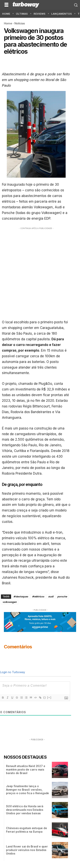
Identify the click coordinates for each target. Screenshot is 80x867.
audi (50, 596)
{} (44, 697)
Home (8, 23)
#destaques (20, 596)
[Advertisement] (40, 272)
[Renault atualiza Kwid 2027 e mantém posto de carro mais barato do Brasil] (60, 770)
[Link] (40, 697)
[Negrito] (2, 697)
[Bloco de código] (35, 697)
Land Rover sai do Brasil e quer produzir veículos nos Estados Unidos (27, 850)
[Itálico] (7, 697)
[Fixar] (16, 697)
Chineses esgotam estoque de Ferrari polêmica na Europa (26, 829)
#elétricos (38, 596)
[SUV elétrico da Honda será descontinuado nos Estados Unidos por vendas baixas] (60, 810)
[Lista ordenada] (21, 697)
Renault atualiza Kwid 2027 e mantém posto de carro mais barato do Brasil (25, 769)
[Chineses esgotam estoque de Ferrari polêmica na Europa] (60, 830)
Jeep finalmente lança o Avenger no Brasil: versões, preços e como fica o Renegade (27, 789)
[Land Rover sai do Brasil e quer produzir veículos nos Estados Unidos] (60, 850)
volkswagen (10, 602)
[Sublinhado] (12, 697)
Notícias (19, 23)
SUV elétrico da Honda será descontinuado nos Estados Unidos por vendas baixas (24, 810)
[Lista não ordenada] (26, 697)
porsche (62, 596)
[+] (49, 697)
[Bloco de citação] (30, 697)
